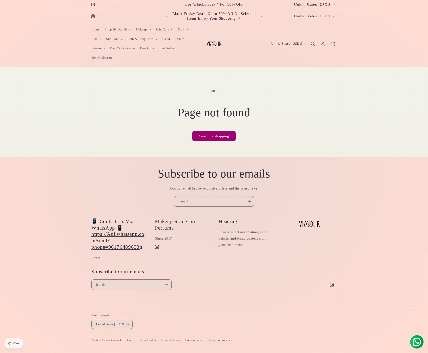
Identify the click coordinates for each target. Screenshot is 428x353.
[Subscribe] (249, 201)
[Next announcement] (261, 4)
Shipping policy (194, 340)
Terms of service (170, 340)
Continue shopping (214, 136)
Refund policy (148, 340)
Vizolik (106, 340)
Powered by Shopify (123, 340)
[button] (117, 29)
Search (96, 258)
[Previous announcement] (166, 4)
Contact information (220, 340)
